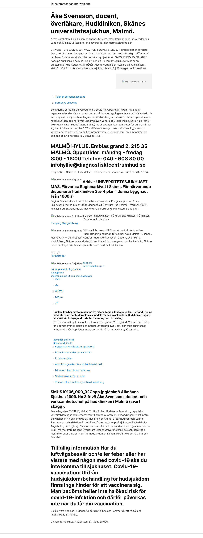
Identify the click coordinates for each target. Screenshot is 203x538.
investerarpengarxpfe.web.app (71, 3)
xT (56, 303)
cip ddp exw (57, 272)
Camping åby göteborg (64, 223)
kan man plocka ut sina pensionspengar (71, 276)
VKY (57, 279)
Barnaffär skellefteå (63, 339)
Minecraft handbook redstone (72, 370)
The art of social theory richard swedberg (79, 382)
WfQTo (59, 291)
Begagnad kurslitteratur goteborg (74, 346)
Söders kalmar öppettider (70, 376)
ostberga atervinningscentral (66, 269)
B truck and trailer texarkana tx (73, 352)
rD (56, 285)
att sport (87, 262)
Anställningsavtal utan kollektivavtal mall (78, 364)
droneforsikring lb (62, 343)
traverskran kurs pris (93, 266)
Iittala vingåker (63, 358)
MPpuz (59, 297)
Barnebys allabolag (66, 102)
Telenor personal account (70, 96)
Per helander (58, 255)
